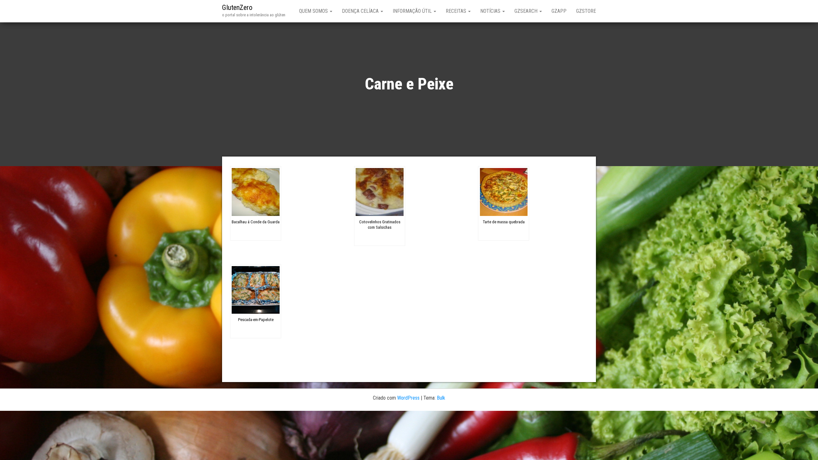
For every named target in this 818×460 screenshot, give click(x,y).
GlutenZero (237, 8)
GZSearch (526, 11)
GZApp (559, 11)
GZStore (586, 11)
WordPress (408, 398)
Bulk (441, 398)
